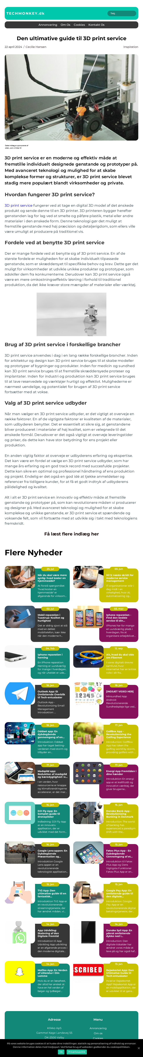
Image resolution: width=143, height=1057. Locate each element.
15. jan (119, 844)
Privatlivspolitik (76, 1052)
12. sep (119, 648)
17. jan (119, 725)
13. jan (119, 963)
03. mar (118, 608)
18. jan (50, 685)
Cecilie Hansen (36, 47)
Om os (65, 24)
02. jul (50, 608)
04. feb (50, 648)
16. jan (50, 804)
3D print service (18, 205)
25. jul (50, 568)
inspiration (130, 47)
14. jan (50, 924)
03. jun (119, 568)
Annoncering (48, 24)
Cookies (79, 24)
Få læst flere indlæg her (71, 534)
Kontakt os (96, 24)
